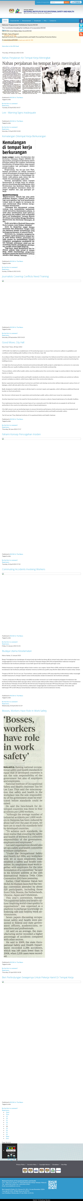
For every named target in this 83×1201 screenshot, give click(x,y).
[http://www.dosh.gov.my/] (47, 1170)
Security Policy (32, 1164)
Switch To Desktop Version (41, 1200)
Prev (7, 1114)
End (7, 1138)
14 (7, 1118)
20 (7, 1130)
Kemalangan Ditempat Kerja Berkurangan (24, 136)
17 (7, 1124)
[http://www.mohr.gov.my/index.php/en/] (41, 1170)
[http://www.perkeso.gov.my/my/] (52, 1170)
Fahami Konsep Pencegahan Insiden (21, 434)
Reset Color (11, 1150)
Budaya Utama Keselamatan (17, 651)
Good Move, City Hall (13, 342)
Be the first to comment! (10, 103)
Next (7, 1136)
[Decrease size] (14, 1157)
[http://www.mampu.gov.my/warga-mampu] (58, 1170)
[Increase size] (9, 1157)
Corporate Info (14, 20)
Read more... (6, 105)
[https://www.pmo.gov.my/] (30, 1170)
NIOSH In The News (16, 97)
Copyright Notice (44, 1164)
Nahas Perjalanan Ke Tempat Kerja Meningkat (26, 57)
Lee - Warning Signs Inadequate (19, 112)
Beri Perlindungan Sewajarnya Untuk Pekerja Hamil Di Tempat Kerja (37, 977)
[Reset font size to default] (11, 1157)
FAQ (45, 20)
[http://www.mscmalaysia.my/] (36, 1170)
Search (67, 2)
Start (7, 1112)
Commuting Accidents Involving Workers (23, 569)
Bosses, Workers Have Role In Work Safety (24, 710)
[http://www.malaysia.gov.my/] (25, 1170)
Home (5, 20)
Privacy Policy (20, 1164)
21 (7, 1132)
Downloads (37, 20)
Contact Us (52, 20)
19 (7, 1128)
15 (7, 1120)
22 (7, 1134)
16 (7, 1122)
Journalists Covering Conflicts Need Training (25, 276)
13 (7, 1116)
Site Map (64, 1164)
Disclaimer (55, 1164)
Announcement (26, 20)
